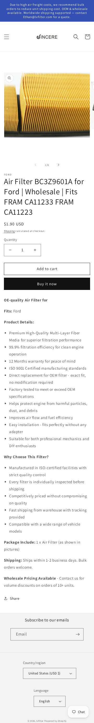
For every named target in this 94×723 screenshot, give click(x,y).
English (44, 701)
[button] (6, 37)
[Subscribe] (77, 634)
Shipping (9, 231)
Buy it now (47, 283)
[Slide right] (58, 165)
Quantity (10, 239)
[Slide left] (35, 165)
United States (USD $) (44, 673)
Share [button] (15, 598)
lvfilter (40, 720)
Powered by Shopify (55, 720)
